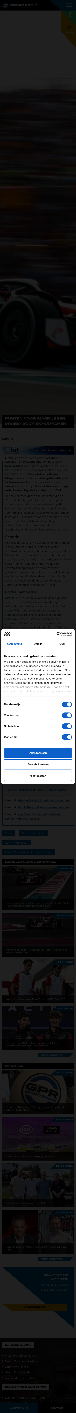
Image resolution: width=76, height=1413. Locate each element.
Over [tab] (62, 643)
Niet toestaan (38, 775)
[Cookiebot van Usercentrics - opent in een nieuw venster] (56, 634)
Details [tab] (38, 643)
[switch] (67, 715)
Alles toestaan (38, 752)
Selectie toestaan (38, 764)
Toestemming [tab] (13, 643)
